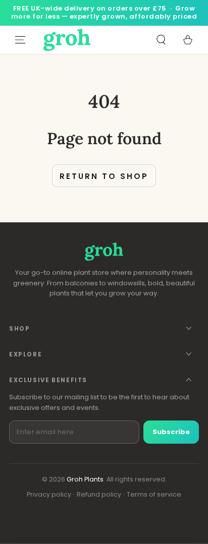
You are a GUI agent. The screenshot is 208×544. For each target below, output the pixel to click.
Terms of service (154, 494)
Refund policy (99, 494)
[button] (160, 39)
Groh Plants (85, 479)
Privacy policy (49, 494)
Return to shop (104, 176)
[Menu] (20, 39)
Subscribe (171, 432)
